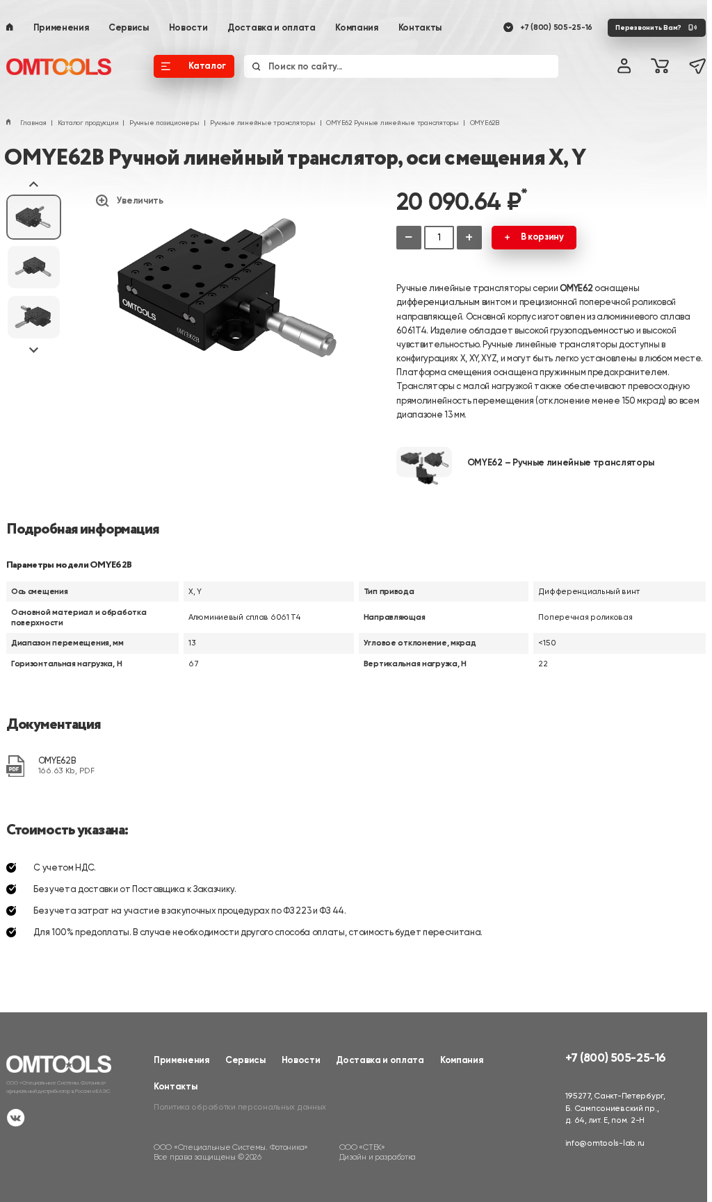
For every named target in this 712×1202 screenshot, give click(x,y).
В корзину (542, 236)
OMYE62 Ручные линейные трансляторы (392, 122)
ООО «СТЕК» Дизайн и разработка (377, 1152)
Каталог (207, 65)
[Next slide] (34, 349)
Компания (356, 27)
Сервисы (128, 27)
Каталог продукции (88, 122)
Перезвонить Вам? (648, 27)
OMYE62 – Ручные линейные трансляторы (560, 462)
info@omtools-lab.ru (605, 1143)
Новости (188, 27)
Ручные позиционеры (164, 122)
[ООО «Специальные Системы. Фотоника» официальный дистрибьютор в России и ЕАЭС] (64, 66)
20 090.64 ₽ (461, 201)
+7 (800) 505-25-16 (556, 27)
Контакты (420, 27)
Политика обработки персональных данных (240, 1107)
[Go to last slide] (34, 185)
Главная (33, 122)
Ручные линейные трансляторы (262, 122)
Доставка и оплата (271, 27)
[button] (33, 217)
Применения (61, 27)
